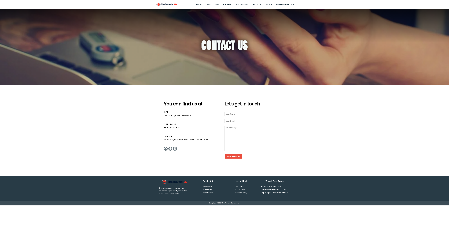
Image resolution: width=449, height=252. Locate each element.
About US (239, 186)
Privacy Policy (241, 192)
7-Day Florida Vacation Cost (273, 189)
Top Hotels (207, 186)
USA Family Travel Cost (271, 186)
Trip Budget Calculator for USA (274, 192)
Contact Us (240, 189)
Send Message (233, 156)
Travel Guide (207, 192)
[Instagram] (175, 149)
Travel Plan (207, 189)
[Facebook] (166, 149)
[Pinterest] (170, 149)
